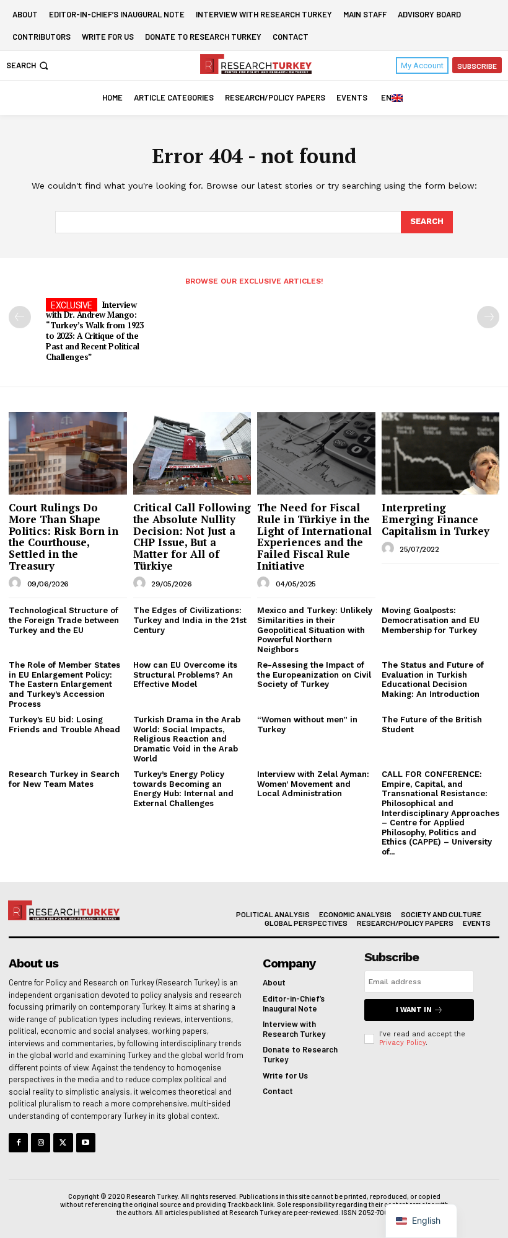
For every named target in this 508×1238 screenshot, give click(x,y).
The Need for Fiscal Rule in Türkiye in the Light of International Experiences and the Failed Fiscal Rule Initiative (314, 536)
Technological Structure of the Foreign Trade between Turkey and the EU (64, 620)
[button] (28, 65)
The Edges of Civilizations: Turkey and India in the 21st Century (190, 620)
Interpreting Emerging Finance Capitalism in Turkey (435, 518)
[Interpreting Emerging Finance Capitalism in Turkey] (441, 453)
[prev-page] (20, 317)
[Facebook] (18, 1142)
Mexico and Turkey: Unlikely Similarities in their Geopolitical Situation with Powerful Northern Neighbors (314, 629)
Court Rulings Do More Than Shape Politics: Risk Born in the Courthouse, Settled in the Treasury (63, 536)
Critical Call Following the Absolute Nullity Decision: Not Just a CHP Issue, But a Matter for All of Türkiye (192, 536)
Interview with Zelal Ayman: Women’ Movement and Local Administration (313, 783)
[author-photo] (17, 583)
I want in (414, 1010)
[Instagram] (40, 1142)
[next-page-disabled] (488, 317)
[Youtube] (85, 1142)
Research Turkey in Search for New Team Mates (64, 779)
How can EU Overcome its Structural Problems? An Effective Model (185, 674)
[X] (62, 1142)
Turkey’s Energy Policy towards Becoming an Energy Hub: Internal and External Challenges (183, 788)
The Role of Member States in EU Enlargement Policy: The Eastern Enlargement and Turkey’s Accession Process (64, 684)
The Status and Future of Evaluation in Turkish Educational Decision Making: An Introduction (433, 679)
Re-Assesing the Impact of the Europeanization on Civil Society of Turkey (314, 674)
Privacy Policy (402, 1043)
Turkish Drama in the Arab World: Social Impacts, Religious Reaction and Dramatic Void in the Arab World (186, 739)
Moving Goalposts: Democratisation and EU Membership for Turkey (431, 620)
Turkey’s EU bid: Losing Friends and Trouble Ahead (64, 724)
